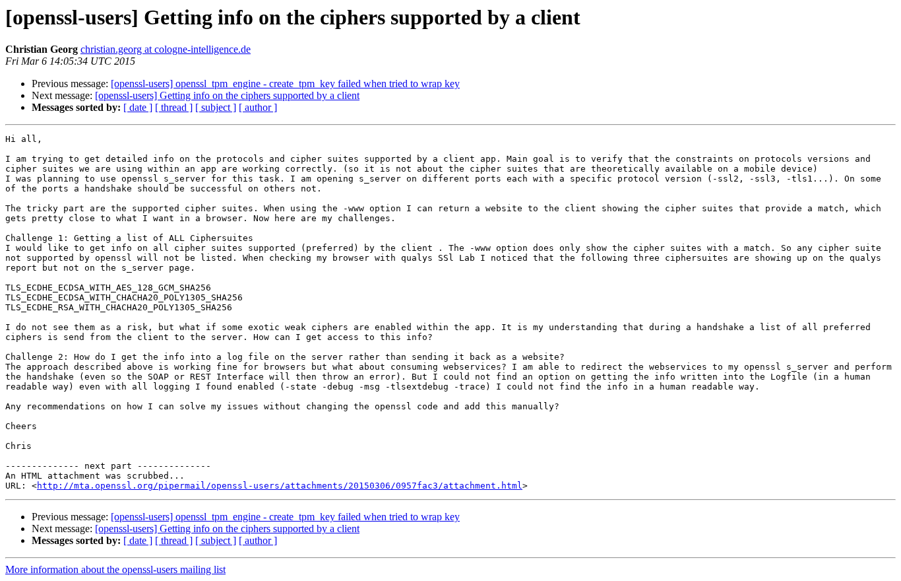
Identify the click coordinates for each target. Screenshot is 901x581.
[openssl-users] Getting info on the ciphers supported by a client (227, 95)
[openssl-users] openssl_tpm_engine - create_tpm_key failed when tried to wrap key (285, 83)
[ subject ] (215, 107)
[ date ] (137, 107)
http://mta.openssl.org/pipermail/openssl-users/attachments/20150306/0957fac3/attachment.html (279, 486)
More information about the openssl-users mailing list (115, 569)
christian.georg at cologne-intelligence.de (165, 49)
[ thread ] (174, 107)
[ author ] (258, 107)
